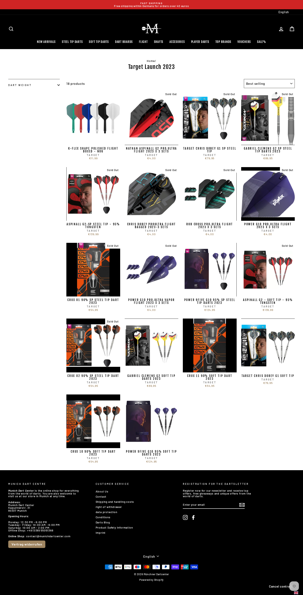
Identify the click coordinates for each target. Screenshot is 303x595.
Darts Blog (103, 522)
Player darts (200, 42)
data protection (106, 512)
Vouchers (244, 42)
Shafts (158, 42)
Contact (101, 496)
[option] (151, 4)
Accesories (177, 42)
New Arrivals (46, 42)
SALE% (261, 42)
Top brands (223, 42)
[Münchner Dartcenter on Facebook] (193, 517)
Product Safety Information (114, 527)
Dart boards (124, 42)
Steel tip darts (72, 42)
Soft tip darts (99, 42)
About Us (102, 491)
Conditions (103, 517)
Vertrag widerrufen (27, 544)
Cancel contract (281, 586)
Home (151, 61)
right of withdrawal (109, 507)
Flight (143, 42)
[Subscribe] (242, 504)
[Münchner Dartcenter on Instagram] (185, 517)
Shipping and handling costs (115, 501)
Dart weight (20, 85)
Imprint (101, 532)
